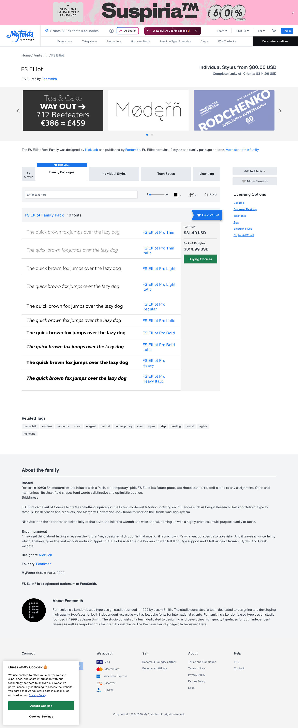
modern (47, 426)
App (236, 222)
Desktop (239, 203)
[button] (293, 12)
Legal (191, 688)
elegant (91, 426)
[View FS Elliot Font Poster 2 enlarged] (148, 110)
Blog (203, 41)
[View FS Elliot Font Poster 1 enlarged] (63, 110)
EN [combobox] (260, 31)
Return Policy (196, 681)
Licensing (206, 173)
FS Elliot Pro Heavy (154, 363)
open (151, 426)
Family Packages (61, 172)
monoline (29, 433)
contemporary (123, 426)
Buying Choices (200, 259)
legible (203, 426)
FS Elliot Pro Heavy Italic (154, 378)
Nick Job (91, 149)
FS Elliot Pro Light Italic (159, 286)
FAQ (236, 662)
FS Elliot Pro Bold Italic (159, 347)
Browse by (63, 41)
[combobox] (91, 30)
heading (176, 426)
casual (190, 426)
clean (77, 426)
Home (26, 55)
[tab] (147, 135)
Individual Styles (114, 173)
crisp (163, 426)
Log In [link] (287, 30)
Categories (88, 41)
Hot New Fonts (140, 41)
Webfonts (240, 216)
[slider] (156, 194)
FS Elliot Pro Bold (159, 333)
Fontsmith (40, 55)
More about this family (242, 149)
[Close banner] (195, 31)
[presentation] (18, 111)
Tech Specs (166, 173)
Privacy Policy (196, 675)
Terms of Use (196, 668)
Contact (239, 668)
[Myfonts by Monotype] (20, 36)
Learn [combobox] (220, 31)
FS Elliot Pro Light (159, 268)
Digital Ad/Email (244, 235)
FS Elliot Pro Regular (154, 306)
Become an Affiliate (154, 668)
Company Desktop (245, 209)
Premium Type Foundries (175, 41)
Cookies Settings (41, 716)
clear (140, 426)
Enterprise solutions (275, 41)
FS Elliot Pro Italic (159, 320)
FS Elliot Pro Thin (158, 232)
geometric (63, 426)
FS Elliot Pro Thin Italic (158, 250)
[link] (46, 31)
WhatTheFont (226, 41)
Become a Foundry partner (159, 662)
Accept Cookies (41, 706)
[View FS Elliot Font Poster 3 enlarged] (234, 110)
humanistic (30, 426)
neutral (105, 426)
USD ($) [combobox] (241, 31)
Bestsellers (114, 41)
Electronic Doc (243, 229)
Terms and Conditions (202, 662)
